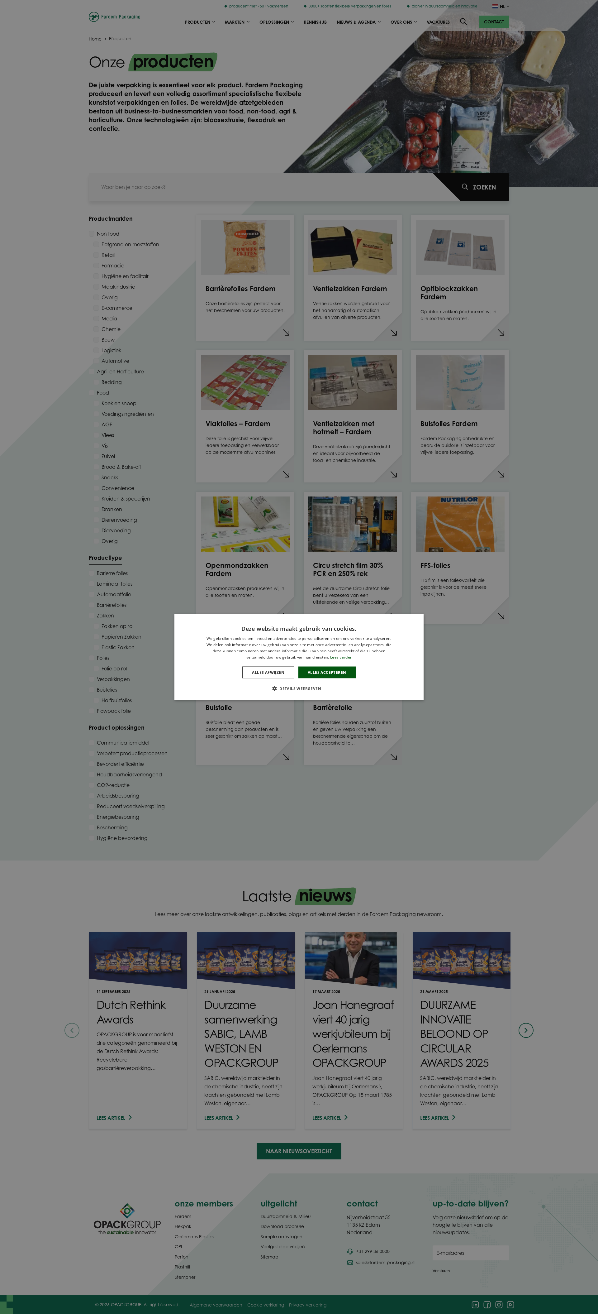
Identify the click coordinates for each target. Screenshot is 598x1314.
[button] (299, 688)
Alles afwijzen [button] (268, 672)
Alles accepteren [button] (327, 672)
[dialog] (299, 657)
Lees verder (341, 656)
